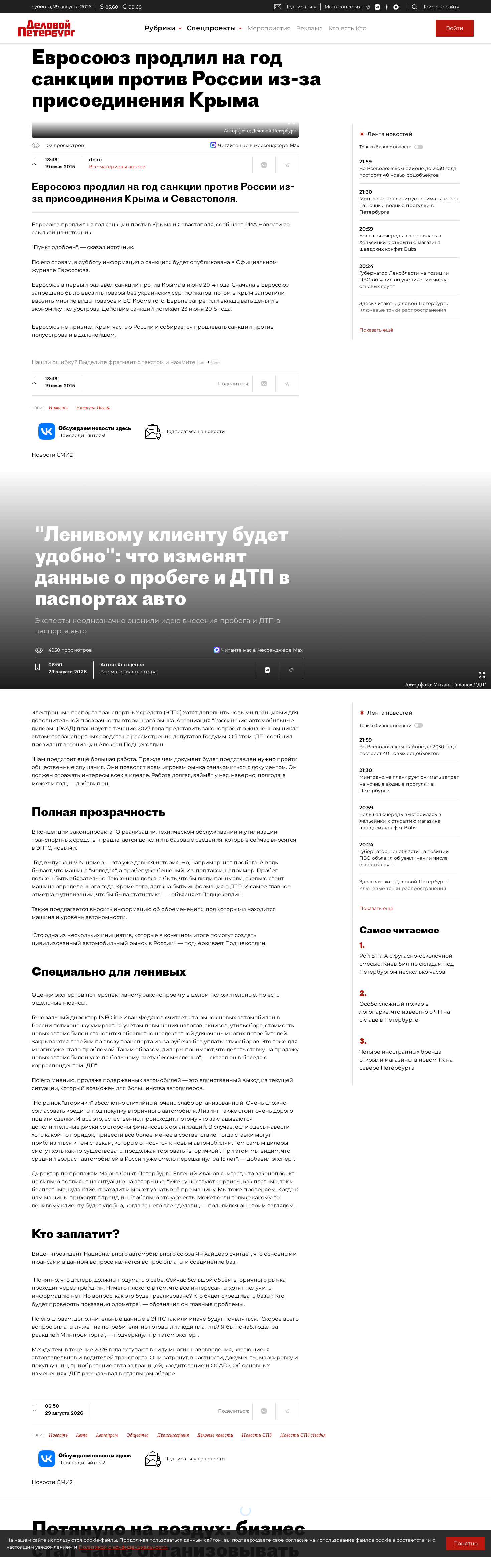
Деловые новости (215, 1435)
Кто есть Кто (347, 28)
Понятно (465, 1543)
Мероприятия (269, 28)
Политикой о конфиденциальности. (123, 1547)
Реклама (309, 28)
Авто (82, 1435)
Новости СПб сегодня (303, 1435)
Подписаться (300, 7)
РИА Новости (263, 224)
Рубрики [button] (161, 28)
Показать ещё (376, 330)
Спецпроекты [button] (212, 28)
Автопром (107, 1435)
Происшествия (173, 1435)
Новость (58, 407)
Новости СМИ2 (52, 455)
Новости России (93, 407)
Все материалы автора (117, 167)
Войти (454, 28)
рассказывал (99, 1373)
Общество (137, 1435)
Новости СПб (257, 1435)
